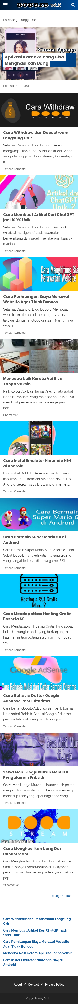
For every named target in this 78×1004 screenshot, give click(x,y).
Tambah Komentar (14, 168)
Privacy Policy (54, 984)
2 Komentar (10, 414)
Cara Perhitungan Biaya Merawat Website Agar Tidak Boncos (36, 299)
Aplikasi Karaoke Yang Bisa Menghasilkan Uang (34, 60)
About (18, 984)
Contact (33, 984)
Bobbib (48, 998)
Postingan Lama (61, 896)
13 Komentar (11, 884)
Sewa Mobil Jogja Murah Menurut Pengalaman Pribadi (35, 774)
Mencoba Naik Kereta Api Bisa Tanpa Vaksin (38, 953)
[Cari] (73, 4)
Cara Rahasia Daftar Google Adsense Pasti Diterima (31, 698)
